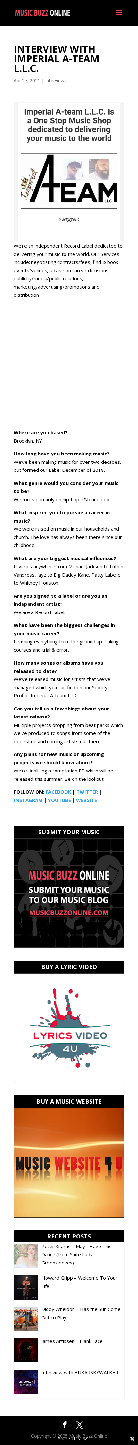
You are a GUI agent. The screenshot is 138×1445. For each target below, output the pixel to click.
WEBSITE (86, 800)
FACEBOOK (58, 792)
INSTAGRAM (28, 800)
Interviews (55, 80)
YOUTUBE (59, 800)
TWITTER (87, 792)
